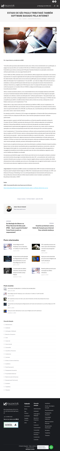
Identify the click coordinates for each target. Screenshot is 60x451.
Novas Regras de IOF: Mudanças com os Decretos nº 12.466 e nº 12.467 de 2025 (20, 246)
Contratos (7, 357)
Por (31, 198)
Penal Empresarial (9, 367)
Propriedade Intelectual (10, 373)
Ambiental (7, 327)
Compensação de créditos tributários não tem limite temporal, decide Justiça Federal (19, 271)
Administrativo (8, 324)
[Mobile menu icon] (58, 6)
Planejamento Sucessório (11, 370)
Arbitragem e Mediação (10, 331)
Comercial (7, 341)
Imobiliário (7, 363)
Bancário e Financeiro (10, 334)
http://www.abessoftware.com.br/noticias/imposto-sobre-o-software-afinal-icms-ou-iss (26, 188)
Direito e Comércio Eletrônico (12, 360)
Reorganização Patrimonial (11, 380)
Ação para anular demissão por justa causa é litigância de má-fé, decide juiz (48, 258)
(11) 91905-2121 (44, 5)
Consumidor (8, 347)
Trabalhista (7, 386)
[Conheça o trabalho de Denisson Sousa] (30, 449)
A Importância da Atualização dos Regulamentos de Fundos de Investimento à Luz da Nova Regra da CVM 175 (20, 259)
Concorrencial (8, 344)
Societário (7, 383)
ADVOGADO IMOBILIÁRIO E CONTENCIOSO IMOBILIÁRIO (21, 288)
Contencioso (8, 354)
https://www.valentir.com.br (20, 209)
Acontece (7, 28)
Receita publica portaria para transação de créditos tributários (48, 270)
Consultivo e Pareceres (10, 350)
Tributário (7, 390)
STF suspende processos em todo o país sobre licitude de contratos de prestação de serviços (48, 247)
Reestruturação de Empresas (11, 376)
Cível (6, 337)
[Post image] (8, 247)
